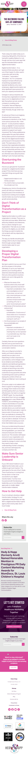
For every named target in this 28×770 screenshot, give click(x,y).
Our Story (14, 691)
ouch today (6, 506)
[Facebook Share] (3, 520)
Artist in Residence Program (14, 694)
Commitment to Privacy (14, 705)
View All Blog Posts (11, 40)
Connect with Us (14, 699)
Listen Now (13, 667)
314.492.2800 (14, 684)
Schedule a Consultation (14, 626)
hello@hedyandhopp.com (14, 681)
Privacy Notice (14, 702)
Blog (14, 696)
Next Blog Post (6, 548)
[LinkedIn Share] (6, 520)
